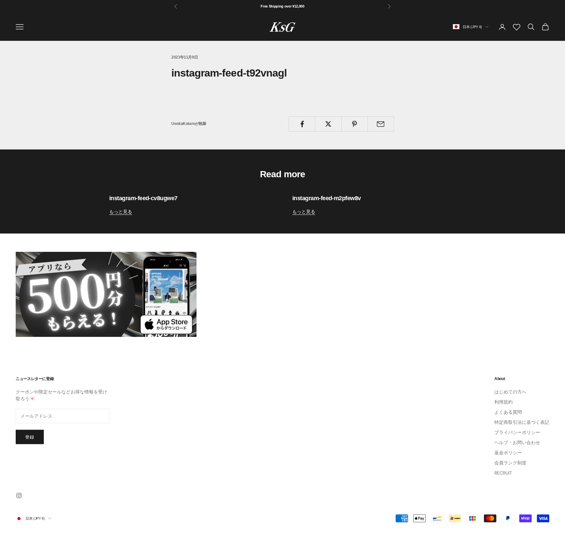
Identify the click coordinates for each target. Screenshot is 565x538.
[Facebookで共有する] (302, 124)
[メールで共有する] (381, 124)
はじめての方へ (510, 392)
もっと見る (120, 212)
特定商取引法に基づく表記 (521, 422)
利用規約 (503, 402)
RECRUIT (503, 473)
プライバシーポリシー (517, 432)
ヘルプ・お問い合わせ (517, 442)
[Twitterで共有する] (328, 124)
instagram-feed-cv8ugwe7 (143, 198)
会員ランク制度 (510, 463)
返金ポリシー (508, 453)
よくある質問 (508, 412)
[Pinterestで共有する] (355, 124)
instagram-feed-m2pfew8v (326, 198)
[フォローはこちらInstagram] (19, 495)
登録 (29, 437)
